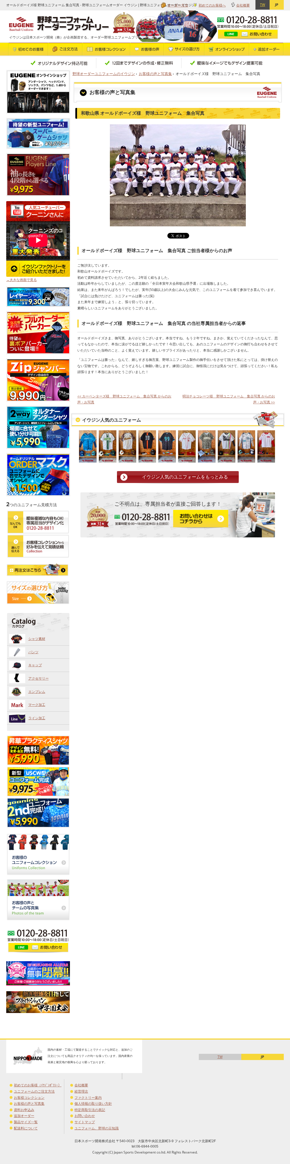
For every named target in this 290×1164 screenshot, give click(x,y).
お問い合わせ (84, 1115)
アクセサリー (38, 678)
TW (262, 4)
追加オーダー (24, 1115)
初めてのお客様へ (212, 5)
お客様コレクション (29, 1097)
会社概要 (243, 5)
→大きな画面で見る (21, 279)
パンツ (33, 652)
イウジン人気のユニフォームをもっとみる (185, 477)
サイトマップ (84, 1122)
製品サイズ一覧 (26, 1122)
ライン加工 (36, 718)
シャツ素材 (36, 638)
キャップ (35, 665)
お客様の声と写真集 (155, 73)
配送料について (26, 1128)
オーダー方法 (178, 5)
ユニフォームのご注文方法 (34, 1091)
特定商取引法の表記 (89, 1109)
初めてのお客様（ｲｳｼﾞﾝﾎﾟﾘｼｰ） (37, 1085)
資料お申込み (24, 1109)
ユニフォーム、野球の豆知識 (96, 1128)
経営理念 (81, 1091)
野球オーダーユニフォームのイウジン (103, 73)
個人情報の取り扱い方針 (93, 1103)
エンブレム (36, 691)
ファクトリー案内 (88, 1097)
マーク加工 (36, 704)
